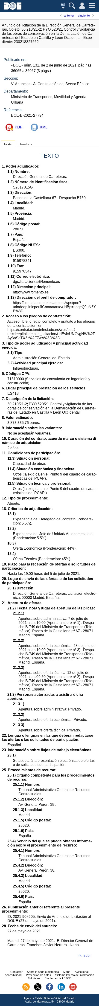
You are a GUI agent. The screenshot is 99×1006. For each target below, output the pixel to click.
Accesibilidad (13, 975)
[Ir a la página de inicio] (12, 8)
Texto (8, 144)
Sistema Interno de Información (74, 975)
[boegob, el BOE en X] (37, 989)
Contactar (16, 972)
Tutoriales (34, 978)
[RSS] (26, 989)
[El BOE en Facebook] (49, 989)
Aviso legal (82, 972)
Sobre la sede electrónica (43, 972)
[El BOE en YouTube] (73, 989)
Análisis (26, 144)
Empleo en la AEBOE (58, 978)
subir (88, 955)
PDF (18, 127)
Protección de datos (38, 975)
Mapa (66, 972)
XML (43, 127)
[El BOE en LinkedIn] (61, 989)
